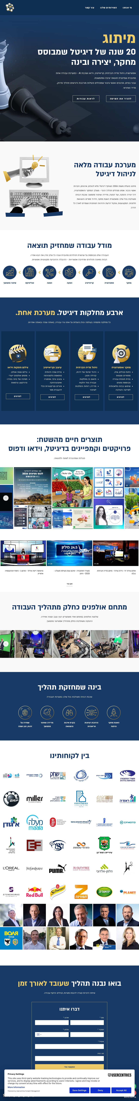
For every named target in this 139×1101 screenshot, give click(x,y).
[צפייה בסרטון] (115, 553)
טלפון (66, 1029)
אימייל (101, 1041)
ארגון (66, 1017)
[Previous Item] (133, 498)
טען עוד (69, 584)
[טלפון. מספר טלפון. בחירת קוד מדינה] (39, 1034)
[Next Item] (6, 498)
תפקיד (101, 1029)
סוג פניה (100, 1053)
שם (102, 1017)
